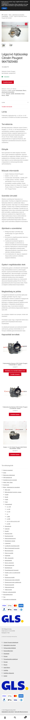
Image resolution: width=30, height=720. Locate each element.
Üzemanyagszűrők (9, 585)
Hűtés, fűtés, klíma (8, 482)
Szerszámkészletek (8, 594)
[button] (26, 24)
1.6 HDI (8, 519)
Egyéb (6, 497)
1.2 (7, 514)
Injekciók (7, 528)
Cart (23, 716)
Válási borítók (8, 589)
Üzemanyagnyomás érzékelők (12, 580)
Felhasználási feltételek (10, 648)
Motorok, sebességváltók (9, 592)
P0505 (7, 95)
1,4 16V (11, 16)
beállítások (5, 4)
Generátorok (8, 526)
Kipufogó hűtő (8, 533)
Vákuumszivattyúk (9, 587)
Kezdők (7, 531)
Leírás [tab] (3, 102)
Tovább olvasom (15, 374)
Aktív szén (7, 489)
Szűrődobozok (8, 567)
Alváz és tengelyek (8, 470)
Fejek (6, 502)
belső (4, 472)
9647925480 (18, 93)
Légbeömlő (8, 543)
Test (4, 597)
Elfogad (4, 8)
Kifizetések (6, 653)
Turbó (6, 575)
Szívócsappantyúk (9, 565)
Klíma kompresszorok (10, 538)
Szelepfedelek (8, 560)
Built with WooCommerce (21, 712)
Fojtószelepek (5, 16)
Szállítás (6, 670)
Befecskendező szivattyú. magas (13, 492)
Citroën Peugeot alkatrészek (11, 642)
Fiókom (5, 717)
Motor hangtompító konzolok (12, 548)
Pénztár (6, 662)
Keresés (15, 717)
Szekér (5, 676)
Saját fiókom (7, 667)
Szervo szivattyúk (9, 563)
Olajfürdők (7, 555)
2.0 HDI (8, 524)
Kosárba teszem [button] (15, 414)
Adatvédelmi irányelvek (10, 645)
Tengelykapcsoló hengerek (11, 570)
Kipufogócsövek (9, 536)
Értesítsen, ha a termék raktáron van (15, 371)
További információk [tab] (7, 106)
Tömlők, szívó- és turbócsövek (12, 572)
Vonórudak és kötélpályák (9, 599)
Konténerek (6, 485)
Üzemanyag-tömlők (9, 577)
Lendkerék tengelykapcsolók (12, 546)
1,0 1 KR (9, 506)
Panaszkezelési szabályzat (11, 659)
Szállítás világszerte (9, 673)
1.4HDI (8, 516)
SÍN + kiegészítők (9, 558)
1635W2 (12, 93)
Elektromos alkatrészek (9, 475)
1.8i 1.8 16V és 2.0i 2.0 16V (13, 521)
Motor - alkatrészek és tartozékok (16, 14)
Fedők (6, 499)
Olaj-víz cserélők (9, 553)
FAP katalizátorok (7, 477)
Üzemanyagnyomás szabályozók (13, 582)
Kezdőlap (5, 14)
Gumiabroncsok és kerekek (10, 480)
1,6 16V (13, 90)
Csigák (6, 494)
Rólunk (5, 665)
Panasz (5, 656)
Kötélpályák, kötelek (10, 541)
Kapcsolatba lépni (8, 651)
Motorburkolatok (9, 550)
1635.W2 (8, 93)
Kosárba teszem (7, 82)
